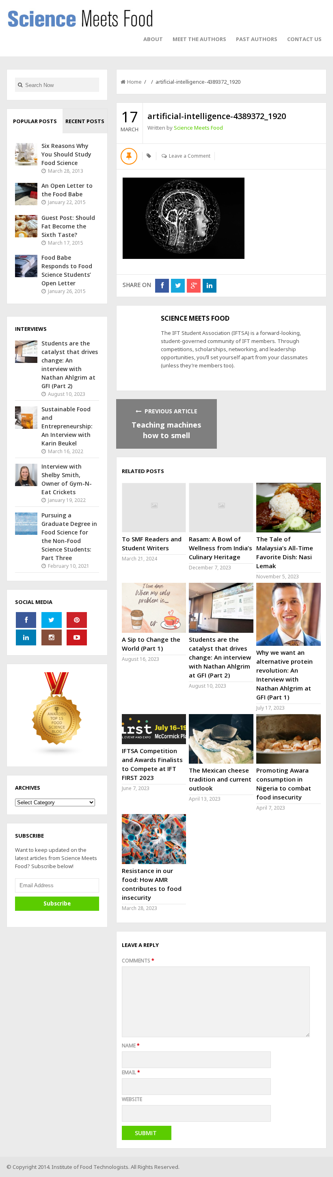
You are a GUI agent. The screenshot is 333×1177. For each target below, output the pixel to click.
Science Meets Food (198, 127)
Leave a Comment (189, 155)
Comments (138, 960)
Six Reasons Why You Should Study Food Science (66, 154)
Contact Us (304, 39)
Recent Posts (84, 121)
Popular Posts (35, 121)
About (153, 39)
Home (134, 81)
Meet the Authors (199, 39)
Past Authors (256, 39)
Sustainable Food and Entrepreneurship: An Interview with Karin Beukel (67, 426)
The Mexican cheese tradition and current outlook (220, 779)
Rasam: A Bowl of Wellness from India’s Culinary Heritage (220, 548)
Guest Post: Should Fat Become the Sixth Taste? (68, 226)
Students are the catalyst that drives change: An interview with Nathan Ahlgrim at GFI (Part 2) (220, 657)
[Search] (20, 85)
